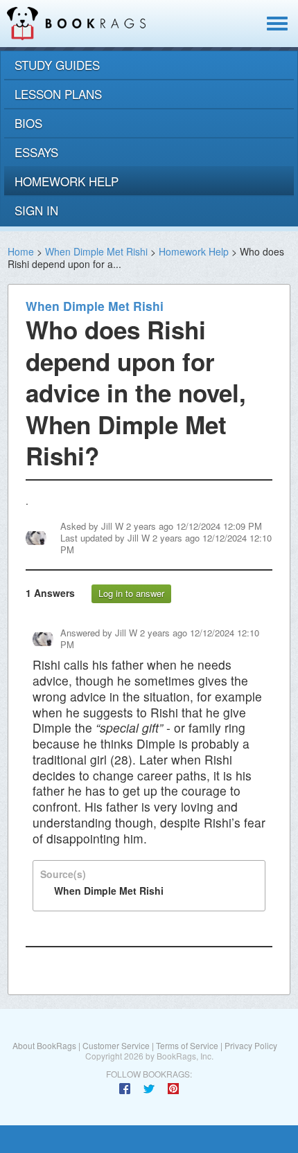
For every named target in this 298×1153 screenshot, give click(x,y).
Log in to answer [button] (131, 593)
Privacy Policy (251, 1045)
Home (21, 251)
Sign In (36, 210)
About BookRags (44, 1045)
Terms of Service (187, 1045)
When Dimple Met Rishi (96, 251)
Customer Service (116, 1045)
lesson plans (58, 93)
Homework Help (194, 251)
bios (28, 123)
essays (36, 152)
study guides (57, 64)
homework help (67, 181)
